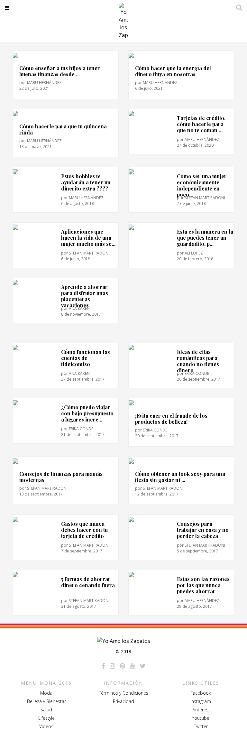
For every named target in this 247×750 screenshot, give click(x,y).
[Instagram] (112, 666)
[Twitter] (143, 666)
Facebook (200, 693)
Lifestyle (46, 718)
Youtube (200, 718)
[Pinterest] (122, 666)
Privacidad (123, 701)
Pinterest (201, 710)
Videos (46, 726)
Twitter (201, 726)
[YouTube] (132, 666)
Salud (46, 710)
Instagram (200, 701)
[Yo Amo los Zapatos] (123, 21)
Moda (46, 693)
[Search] (237, 7)
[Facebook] (103, 666)
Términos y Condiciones (123, 693)
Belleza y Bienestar (46, 701)
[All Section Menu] (8, 7)
